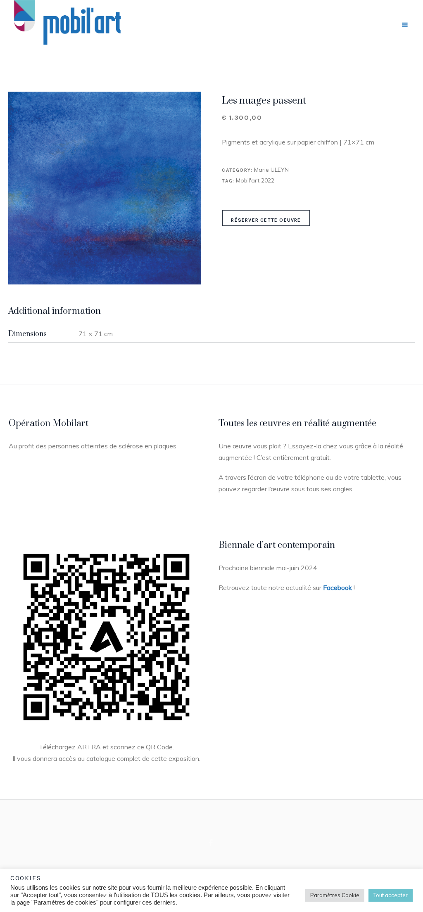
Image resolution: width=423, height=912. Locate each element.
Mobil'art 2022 (255, 180)
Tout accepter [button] (390, 895)
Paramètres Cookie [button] (334, 895)
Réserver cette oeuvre (266, 220)
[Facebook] (210, 843)
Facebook (337, 587)
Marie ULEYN (271, 169)
